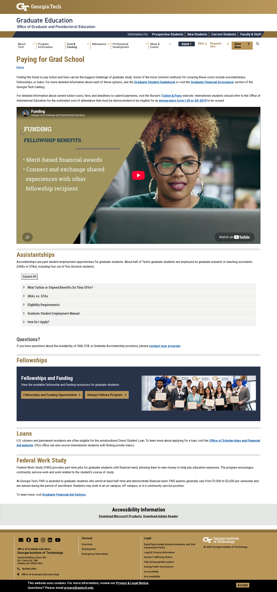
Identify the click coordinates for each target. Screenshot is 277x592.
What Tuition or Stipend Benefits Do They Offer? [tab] (60, 287)
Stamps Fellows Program (105, 395)
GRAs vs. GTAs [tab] (38, 296)
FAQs (201, 43)
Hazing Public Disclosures (158, 566)
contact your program (164, 346)
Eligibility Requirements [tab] (44, 305)
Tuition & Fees (171, 95)
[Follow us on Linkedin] (50, 540)
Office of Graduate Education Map (40, 574)
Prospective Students (167, 34)
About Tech (21, 46)
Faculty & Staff (250, 34)
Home (20, 67)
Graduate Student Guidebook (154, 82)
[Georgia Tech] (221, 539)
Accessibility (151, 571)
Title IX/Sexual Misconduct (159, 562)
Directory (87, 544)
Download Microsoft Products (120, 516)
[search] (258, 47)
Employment (89, 549)
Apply (185, 44)
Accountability (152, 576)
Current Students (223, 34)
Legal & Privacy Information (159, 552)
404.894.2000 (28, 568)
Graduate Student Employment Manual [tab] (53, 313)
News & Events (155, 46)
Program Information (45, 46)
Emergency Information (95, 553)
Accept (243, 585)
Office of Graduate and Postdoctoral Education (56, 26)
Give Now (238, 45)
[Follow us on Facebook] (28, 540)
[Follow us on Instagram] (43, 540)
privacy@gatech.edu (78, 588)
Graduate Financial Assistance (212, 82)
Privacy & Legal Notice (132, 583)
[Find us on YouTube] (57, 540)
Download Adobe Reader (160, 516)
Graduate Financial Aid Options (64, 494)
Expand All (29, 276)
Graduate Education (44, 20)
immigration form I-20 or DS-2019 (183, 100)
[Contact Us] (20, 540)
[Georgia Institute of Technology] (39, 5)
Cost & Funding (72, 46)
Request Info (215, 45)
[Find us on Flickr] (36, 540)
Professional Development (121, 46)
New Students (197, 34)
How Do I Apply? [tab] (38, 322)
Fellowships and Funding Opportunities (50, 395)
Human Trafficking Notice (158, 557)
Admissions (99, 44)
